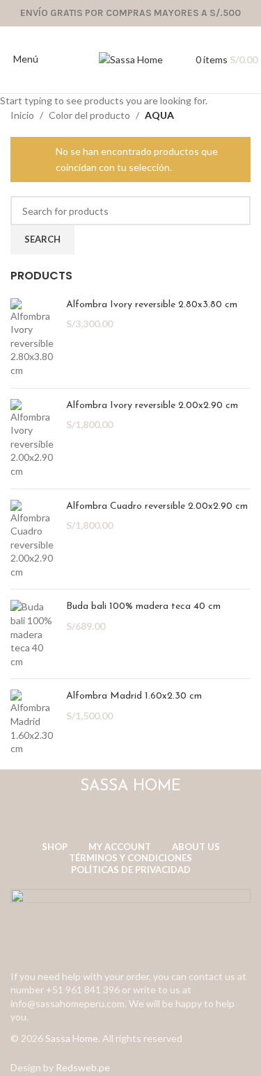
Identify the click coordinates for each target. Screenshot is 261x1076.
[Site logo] (131, 59)
